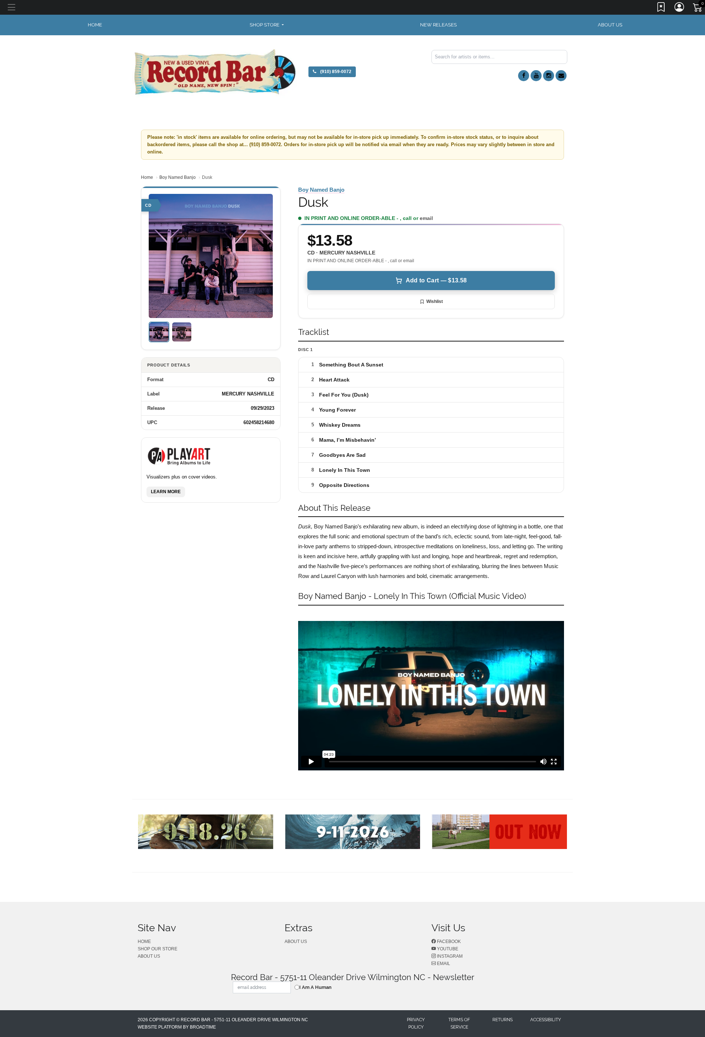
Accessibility (545, 1019)
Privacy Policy (416, 1023)
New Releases (438, 25)
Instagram (449, 956)
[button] (267, 25)
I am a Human (315, 987)
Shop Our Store (157, 948)
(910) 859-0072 (335, 71)
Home (147, 177)
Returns (502, 1019)
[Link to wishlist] (661, 8)
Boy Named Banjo (177, 177)
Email (443, 963)
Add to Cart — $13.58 (436, 280)
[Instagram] (548, 75)
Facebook (448, 941)
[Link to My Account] (680, 8)
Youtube (447, 948)
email (426, 218)
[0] (698, 8)
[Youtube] (536, 75)
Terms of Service (459, 1023)
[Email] (561, 75)
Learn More (166, 491)
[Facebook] (523, 75)
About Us (610, 25)
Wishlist (434, 301)
